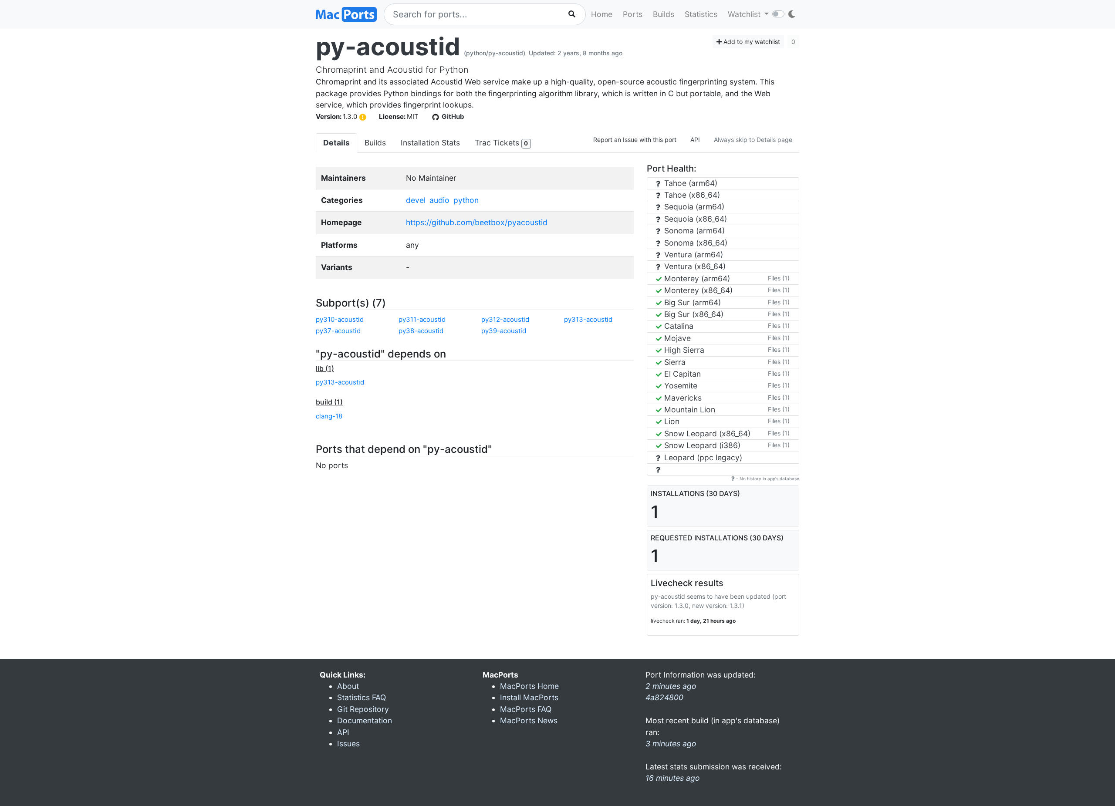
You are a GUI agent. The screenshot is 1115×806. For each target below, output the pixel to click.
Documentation (364, 720)
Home (601, 14)
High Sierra (683, 349)
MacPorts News (529, 720)
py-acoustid (388, 46)
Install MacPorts (529, 697)
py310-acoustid (340, 319)
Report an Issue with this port (634, 139)
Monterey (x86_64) (697, 290)
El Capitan (681, 373)
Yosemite (679, 385)
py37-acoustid (338, 331)
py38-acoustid (421, 331)
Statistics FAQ (361, 697)
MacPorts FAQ (525, 709)
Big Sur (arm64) (691, 302)
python (466, 200)
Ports (632, 14)
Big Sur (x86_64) (692, 314)
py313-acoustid (588, 319)
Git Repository (363, 709)
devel (416, 200)
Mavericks (682, 397)
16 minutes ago (672, 777)
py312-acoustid (505, 319)
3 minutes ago (670, 743)
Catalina (677, 325)
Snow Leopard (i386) (701, 445)
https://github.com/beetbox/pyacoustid (476, 222)
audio (439, 200)
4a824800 (664, 697)
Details (336, 142)
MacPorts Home (529, 686)
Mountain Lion (688, 409)
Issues (348, 743)
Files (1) (779, 278)
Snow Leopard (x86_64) (706, 433)
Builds (663, 14)
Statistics (701, 14)
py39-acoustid (503, 331)
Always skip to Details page (753, 139)
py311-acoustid (422, 319)
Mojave (676, 338)
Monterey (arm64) (696, 278)
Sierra (674, 362)
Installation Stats (430, 142)
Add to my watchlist (751, 41)
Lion (670, 421)
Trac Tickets (501, 142)
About (348, 686)
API (695, 139)
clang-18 (329, 416)
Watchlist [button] (745, 14)
